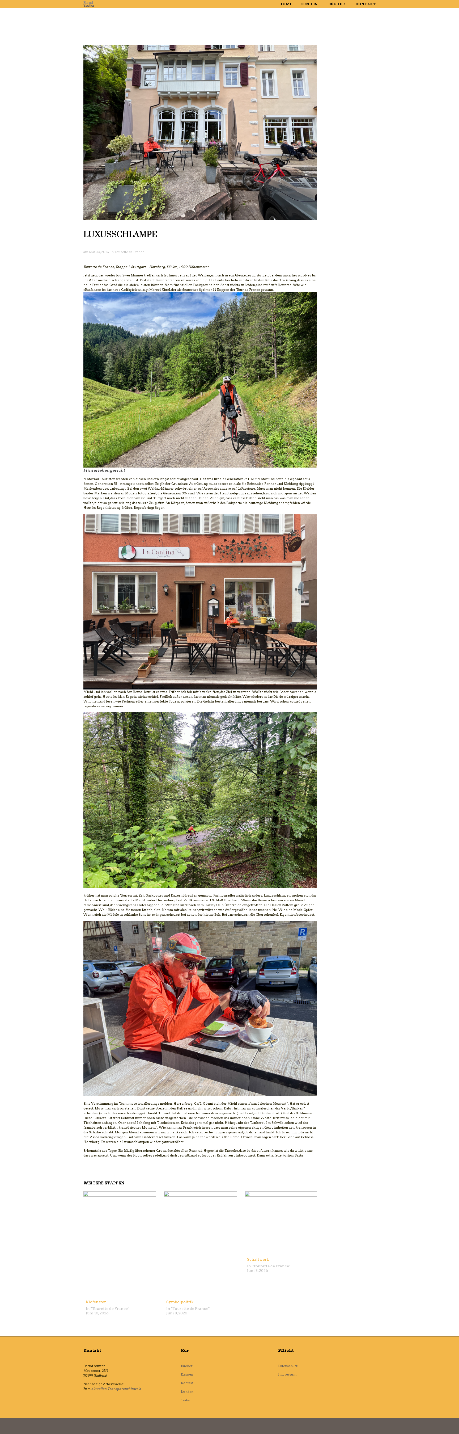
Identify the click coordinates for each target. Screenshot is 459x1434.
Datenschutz (288, 1366)
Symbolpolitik (179, 1302)
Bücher (336, 4)
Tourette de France (129, 252)
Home (285, 4)
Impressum (287, 1374)
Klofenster (96, 1302)
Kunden (309, 4)
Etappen (187, 1374)
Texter (186, 1400)
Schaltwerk (258, 1259)
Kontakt (365, 4)
